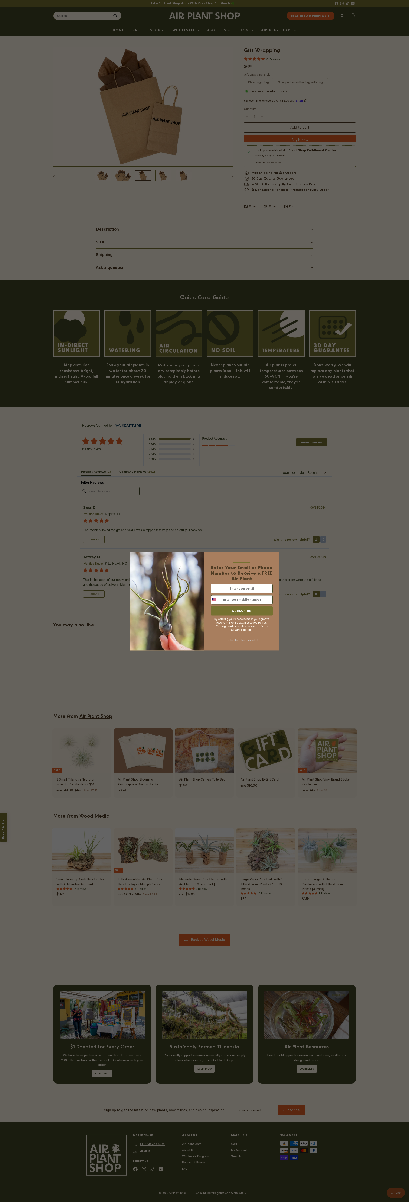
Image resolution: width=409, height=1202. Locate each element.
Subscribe (241, 610)
